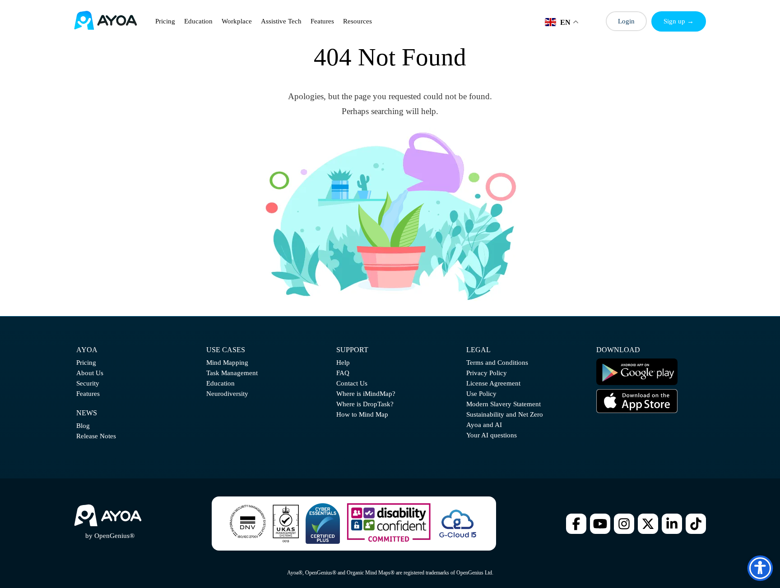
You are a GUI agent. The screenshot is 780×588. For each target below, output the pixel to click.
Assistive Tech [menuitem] (281, 21)
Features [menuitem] (322, 21)
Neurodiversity (227, 393)
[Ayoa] (105, 21)
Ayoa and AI (484, 424)
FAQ (342, 373)
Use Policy (481, 393)
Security (87, 383)
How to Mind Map (362, 414)
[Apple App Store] (637, 410)
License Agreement (493, 383)
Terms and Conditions (497, 362)
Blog (83, 425)
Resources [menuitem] (357, 21)
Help (343, 362)
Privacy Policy (486, 373)
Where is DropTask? (365, 404)
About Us (89, 373)
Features (88, 393)
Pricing (86, 362)
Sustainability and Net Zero (504, 414)
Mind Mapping (227, 362)
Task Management (232, 373)
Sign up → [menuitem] (679, 21)
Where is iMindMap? (365, 393)
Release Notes (96, 436)
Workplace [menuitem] (237, 21)
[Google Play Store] (637, 382)
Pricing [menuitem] (165, 21)
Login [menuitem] (626, 21)
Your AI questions (491, 435)
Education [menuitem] (198, 21)
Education (220, 383)
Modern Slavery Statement (503, 404)
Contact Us (351, 383)
